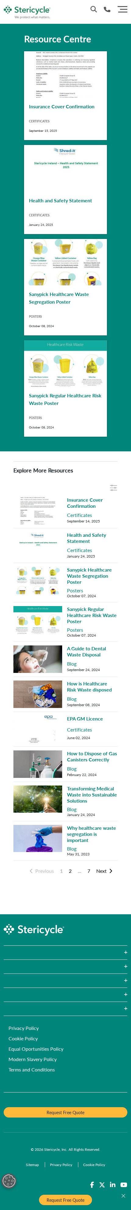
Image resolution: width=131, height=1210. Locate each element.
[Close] (123, 1196)
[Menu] (122, 8)
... (79, 870)
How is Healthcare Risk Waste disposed (89, 686)
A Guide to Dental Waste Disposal (86, 651)
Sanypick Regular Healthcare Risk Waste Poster (92, 615)
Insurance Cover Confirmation (85, 502)
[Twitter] (102, 1185)
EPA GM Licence (85, 718)
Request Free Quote (65, 1200)
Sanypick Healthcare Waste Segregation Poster (89, 575)
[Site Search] (93, 9)
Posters (75, 590)
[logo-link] (27, 11)
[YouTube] (123, 1185)
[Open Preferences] (8, 1181)
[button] (65, 952)
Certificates (79, 515)
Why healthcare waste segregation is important (91, 833)
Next (101, 870)
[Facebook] (92, 1185)
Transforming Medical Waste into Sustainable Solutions (92, 794)
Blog (71, 664)
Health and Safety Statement (86, 537)
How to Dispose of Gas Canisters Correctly (92, 756)
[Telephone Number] (107, 9)
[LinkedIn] (112, 1185)
